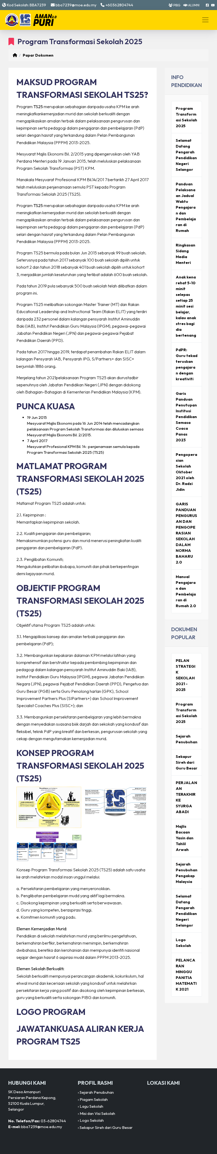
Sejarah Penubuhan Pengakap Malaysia (186, 873)
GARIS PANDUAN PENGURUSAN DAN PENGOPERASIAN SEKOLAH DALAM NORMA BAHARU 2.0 (186, 533)
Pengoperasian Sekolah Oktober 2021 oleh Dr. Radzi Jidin (186, 472)
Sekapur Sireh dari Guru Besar (186, 762)
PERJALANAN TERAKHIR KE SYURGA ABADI (186, 797)
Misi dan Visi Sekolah (97, 1113)
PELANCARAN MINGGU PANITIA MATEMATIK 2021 (186, 975)
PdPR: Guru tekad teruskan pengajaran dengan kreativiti (186, 364)
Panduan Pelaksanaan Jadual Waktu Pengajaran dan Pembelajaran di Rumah (186, 207)
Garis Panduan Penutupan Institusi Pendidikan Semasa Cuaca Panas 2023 (186, 416)
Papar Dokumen (38, 55)
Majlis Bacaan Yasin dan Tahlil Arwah (184, 838)
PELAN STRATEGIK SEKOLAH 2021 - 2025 (185, 675)
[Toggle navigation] (205, 20)
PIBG (176, 5)
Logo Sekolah (183, 942)
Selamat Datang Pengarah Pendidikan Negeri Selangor (186, 155)
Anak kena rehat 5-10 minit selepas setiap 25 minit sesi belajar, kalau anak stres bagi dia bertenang (186, 306)
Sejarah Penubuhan (186, 739)
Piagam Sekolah (94, 1099)
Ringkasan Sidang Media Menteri (185, 253)
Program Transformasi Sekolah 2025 (186, 117)
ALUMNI (193, 5)
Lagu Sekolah (91, 1106)
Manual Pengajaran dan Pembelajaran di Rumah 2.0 (186, 591)
